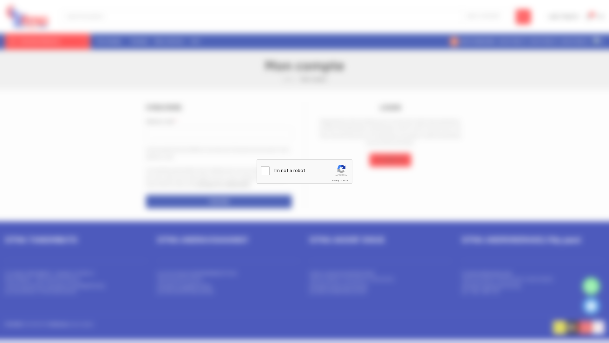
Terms (345, 180)
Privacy (335, 180)
